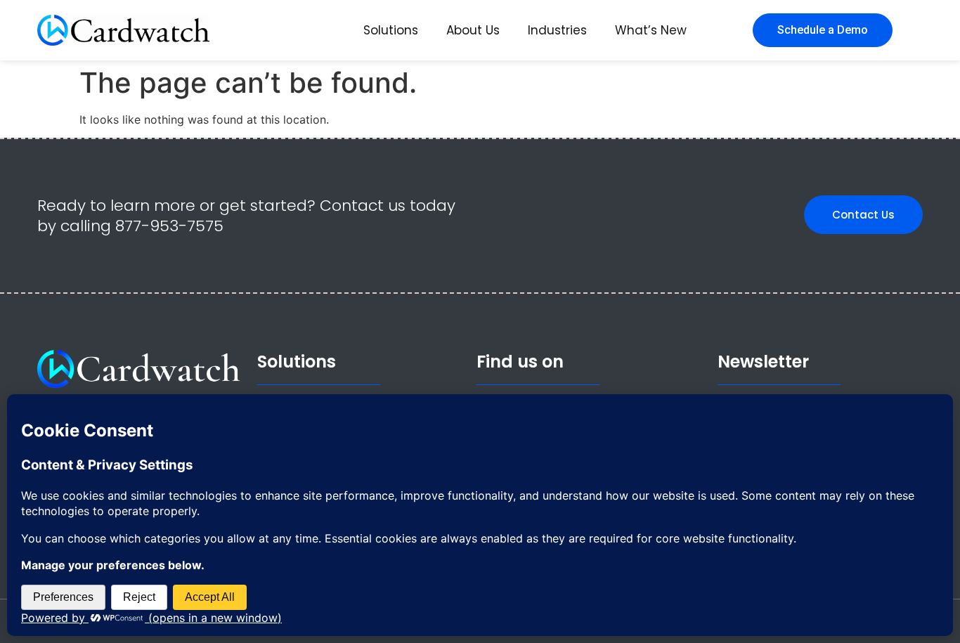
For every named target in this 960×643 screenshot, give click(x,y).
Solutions (390, 30)
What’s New (651, 30)
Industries (557, 30)
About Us (473, 30)
